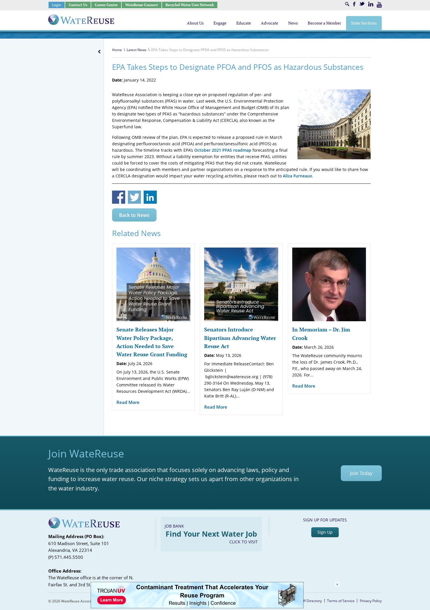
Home (117, 49)
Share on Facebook (118, 197)
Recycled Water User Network (190, 5)
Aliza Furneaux (297, 176)
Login (56, 5)
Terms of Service (341, 600)
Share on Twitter (134, 197)
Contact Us (78, 5)
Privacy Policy (371, 600)
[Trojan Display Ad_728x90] (197, 606)
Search (347, 4)
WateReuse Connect (141, 5)
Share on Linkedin (150, 197)
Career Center (106, 5)
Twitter (362, 4)
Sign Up (325, 532)
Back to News (134, 215)
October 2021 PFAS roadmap (222, 150)
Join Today (361, 473)
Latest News (137, 49)
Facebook (354, 4)
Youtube (379, 5)
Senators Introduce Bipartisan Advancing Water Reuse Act (240, 338)
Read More (128, 402)
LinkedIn (370, 4)
